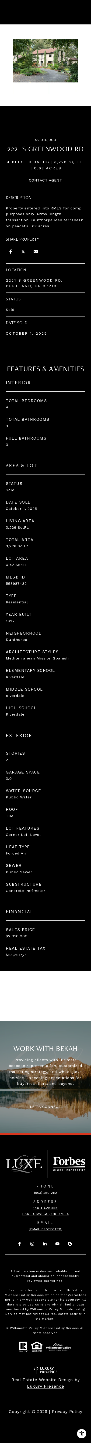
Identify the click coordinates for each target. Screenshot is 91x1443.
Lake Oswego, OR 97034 (45, 1214)
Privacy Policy (67, 1411)
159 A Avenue (45, 1208)
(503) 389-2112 (45, 1192)
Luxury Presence (45, 1386)
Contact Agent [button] (45, 180)
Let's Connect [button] (45, 1106)
